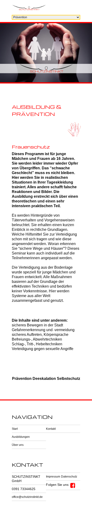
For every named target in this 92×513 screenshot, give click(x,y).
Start (15, 428)
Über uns (18, 445)
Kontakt (51, 428)
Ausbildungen (21, 436)
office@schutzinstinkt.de (27, 497)
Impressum (53, 476)
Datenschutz (69, 476)
